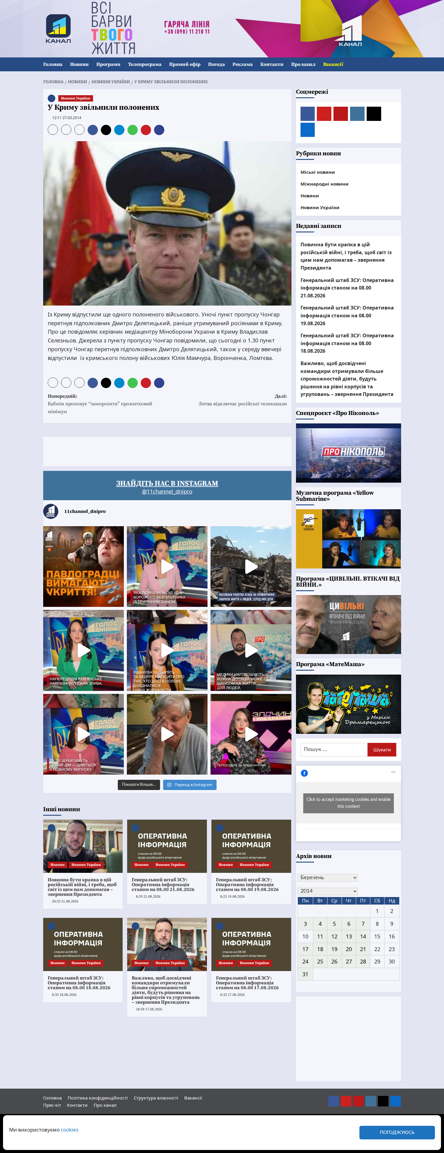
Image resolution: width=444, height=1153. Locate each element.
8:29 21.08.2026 (148, 896)
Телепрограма (145, 64)
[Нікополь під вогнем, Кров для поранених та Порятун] (251, 650)
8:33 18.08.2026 (64, 995)
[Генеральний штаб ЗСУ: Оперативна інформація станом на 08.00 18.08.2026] (83, 944)
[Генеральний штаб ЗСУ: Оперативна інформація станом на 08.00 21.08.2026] (167, 846)
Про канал (303, 64)
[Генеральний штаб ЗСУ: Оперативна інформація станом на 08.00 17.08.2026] (251, 944)
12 (334, 936)
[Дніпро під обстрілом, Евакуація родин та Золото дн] (83, 734)
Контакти (272, 64)
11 (320, 936)
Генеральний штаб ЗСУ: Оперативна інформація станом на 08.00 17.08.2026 (247, 983)
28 (363, 961)
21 (363, 949)
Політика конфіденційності (98, 1098)
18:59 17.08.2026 (149, 1009)
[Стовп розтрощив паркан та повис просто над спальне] (167, 650)
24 (305, 961)
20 (349, 949)
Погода (216, 64)
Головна (53, 64)
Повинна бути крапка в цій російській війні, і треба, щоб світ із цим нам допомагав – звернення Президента (82, 887)
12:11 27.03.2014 (66, 117)
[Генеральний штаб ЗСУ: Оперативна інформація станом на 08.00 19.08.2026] (251, 846)
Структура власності (156, 1098)
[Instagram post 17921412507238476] (251, 566)
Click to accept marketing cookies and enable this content (349, 803)
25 (320, 961)
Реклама (243, 64)
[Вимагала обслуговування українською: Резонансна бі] (251, 734)
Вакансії (333, 64)
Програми (108, 64)
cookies (70, 1129)
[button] (397, 64)
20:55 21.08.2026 (65, 901)
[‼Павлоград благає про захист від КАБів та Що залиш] (83, 566)
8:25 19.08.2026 (232, 896)
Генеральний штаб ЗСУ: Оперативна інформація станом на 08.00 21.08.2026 (163, 884)
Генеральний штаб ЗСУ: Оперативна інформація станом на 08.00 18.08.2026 (79, 983)
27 (349, 961)
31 (305, 974)
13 (349, 936)
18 (320, 949)
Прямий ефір (185, 64)
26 (334, 961)
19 (334, 949)
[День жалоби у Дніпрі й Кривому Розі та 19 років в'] (167, 566)
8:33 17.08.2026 (232, 995)
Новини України (75, 98)
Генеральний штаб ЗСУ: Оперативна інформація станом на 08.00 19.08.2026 (247, 884)
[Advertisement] (153, 450)
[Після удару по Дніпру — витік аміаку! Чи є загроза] (167, 734)
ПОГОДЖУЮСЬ (397, 1132)
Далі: (242, 400)
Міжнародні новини (325, 184)
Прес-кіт (52, 1105)
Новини (79, 64)
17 (305, 949)
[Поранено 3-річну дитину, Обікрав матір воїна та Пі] (83, 650)
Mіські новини (318, 172)
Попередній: (100, 404)
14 (363, 936)
